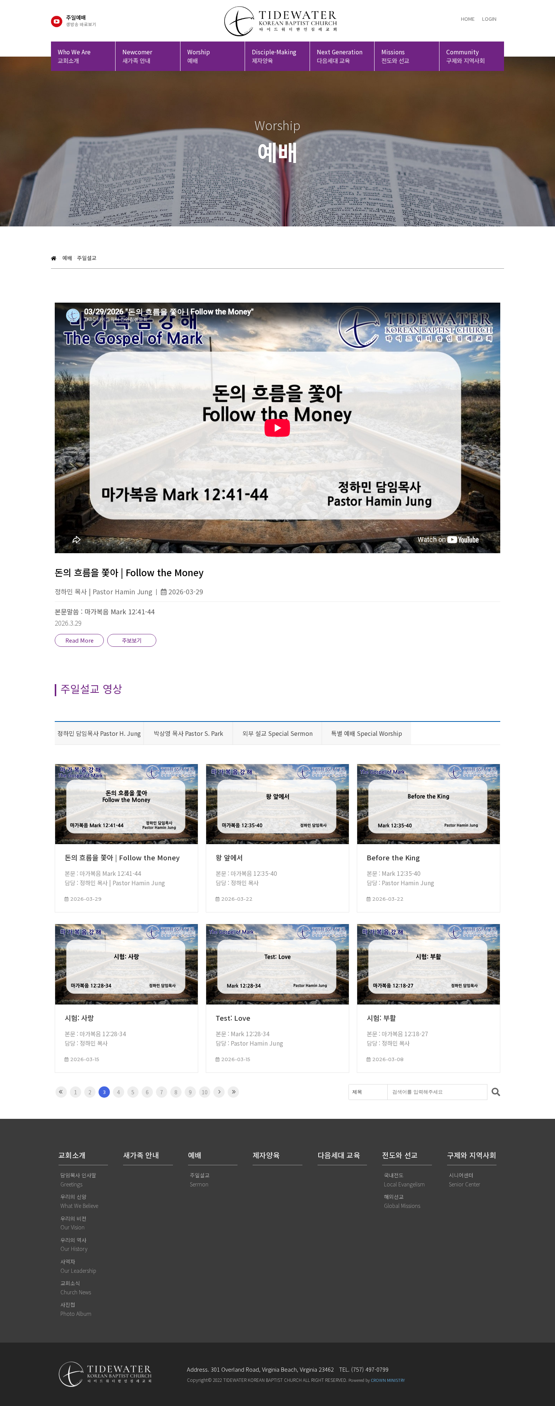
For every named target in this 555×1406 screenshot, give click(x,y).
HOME (468, 18)
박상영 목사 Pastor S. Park (188, 733)
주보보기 (132, 640)
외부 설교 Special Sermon (277, 733)
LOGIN (489, 18)
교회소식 (75, 1287)
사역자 (78, 1266)
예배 (67, 258)
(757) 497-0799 (369, 1369)
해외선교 (402, 1201)
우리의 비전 (73, 1223)
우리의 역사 (73, 1244)
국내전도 (404, 1179)
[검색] (493, 1092)
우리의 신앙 (79, 1201)
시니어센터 (464, 1179)
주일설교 (87, 258)
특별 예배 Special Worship (366, 733)
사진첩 (75, 1309)
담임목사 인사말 (78, 1179)
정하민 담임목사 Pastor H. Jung (99, 733)
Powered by (376, 1380)
